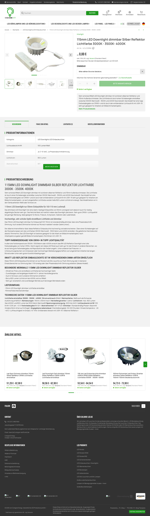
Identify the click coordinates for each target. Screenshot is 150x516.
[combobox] (111, 71)
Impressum (8, 457)
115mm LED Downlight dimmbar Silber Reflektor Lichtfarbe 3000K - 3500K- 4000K (75, 30)
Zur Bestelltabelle (125, 78)
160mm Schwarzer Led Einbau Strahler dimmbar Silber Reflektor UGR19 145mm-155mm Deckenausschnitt (128, 376)
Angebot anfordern (36, 2)
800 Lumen (42, 158)
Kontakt (25, 2)
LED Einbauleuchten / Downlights (87, 463)
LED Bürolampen (82, 470)
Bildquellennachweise (12, 470)
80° (39, 164)
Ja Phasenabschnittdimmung (58, 152)
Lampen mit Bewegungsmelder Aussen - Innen (91, 483)
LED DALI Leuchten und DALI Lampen (88, 477)
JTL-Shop (122, 508)
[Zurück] (7, 55)
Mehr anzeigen (51, 167)
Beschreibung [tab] (16, 124)
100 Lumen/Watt (44, 145)
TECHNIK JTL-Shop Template (136, 508)
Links (6, 477)
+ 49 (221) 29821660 (12, 422)
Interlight (80, 34)
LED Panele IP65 (82, 456)
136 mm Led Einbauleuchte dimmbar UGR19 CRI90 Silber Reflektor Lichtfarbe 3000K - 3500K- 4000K (92, 376)
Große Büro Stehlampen (84, 487)
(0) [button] (139, 2)
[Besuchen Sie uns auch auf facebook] (14, 406)
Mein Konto (60, 2)
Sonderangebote (49, 2)
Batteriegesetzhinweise (12, 467)
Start (19, 2)
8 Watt (40, 170)
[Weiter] (71, 82)
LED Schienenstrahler (84, 460)
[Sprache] (143, 24)
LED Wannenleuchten (84, 466)
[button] (22, 355)
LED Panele (80, 450)
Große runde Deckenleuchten (86, 480)
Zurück (7, 30)
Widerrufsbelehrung (11, 450)
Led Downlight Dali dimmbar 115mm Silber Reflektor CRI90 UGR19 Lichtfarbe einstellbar (56, 376)
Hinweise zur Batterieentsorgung (15, 473)
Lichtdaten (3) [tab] (68, 124)
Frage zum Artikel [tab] (42, 124)
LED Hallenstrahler (83, 473)
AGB (6, 460)
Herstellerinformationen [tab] (96, 124)
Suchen (92, 13)
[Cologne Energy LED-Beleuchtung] (10, 13)
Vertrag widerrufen (137, 511)
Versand (92, 58)
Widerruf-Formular (10, 453)
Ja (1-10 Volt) (42, 152)
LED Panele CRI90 (82, 453)
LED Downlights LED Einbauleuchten (34, 30)
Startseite (16, 30)
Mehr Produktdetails (87, 109)
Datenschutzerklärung (12, 463)
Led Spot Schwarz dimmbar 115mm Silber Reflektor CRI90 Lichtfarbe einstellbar (20, 376)
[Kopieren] (93, 48)
